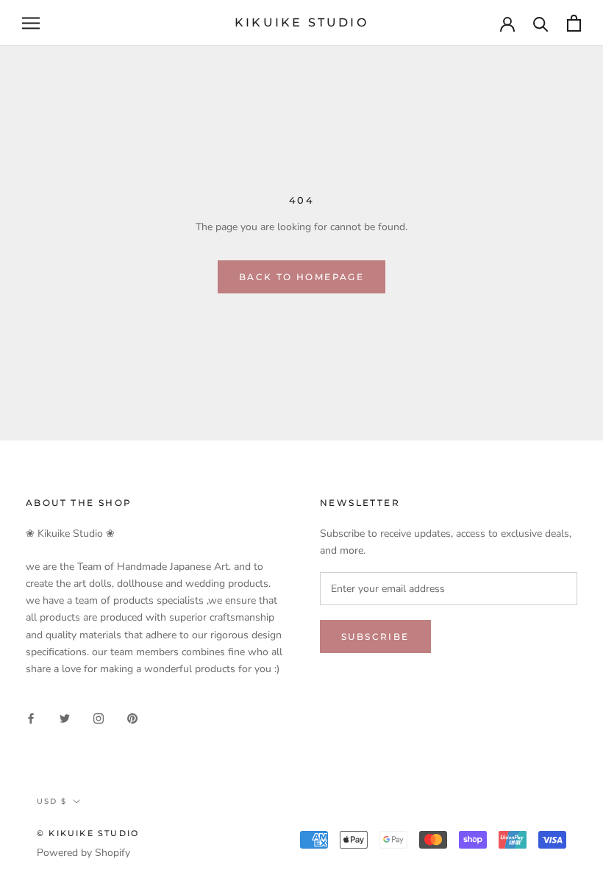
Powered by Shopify (83, 853)
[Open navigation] (31, 23)
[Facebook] (31, 717)
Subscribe (375, 636)
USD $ (52, 801)
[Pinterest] (132, 717)
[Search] (541, 23)
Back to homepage (301, 276)
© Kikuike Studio (88, 833)
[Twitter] (65, 717)
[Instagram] (98, 717)
